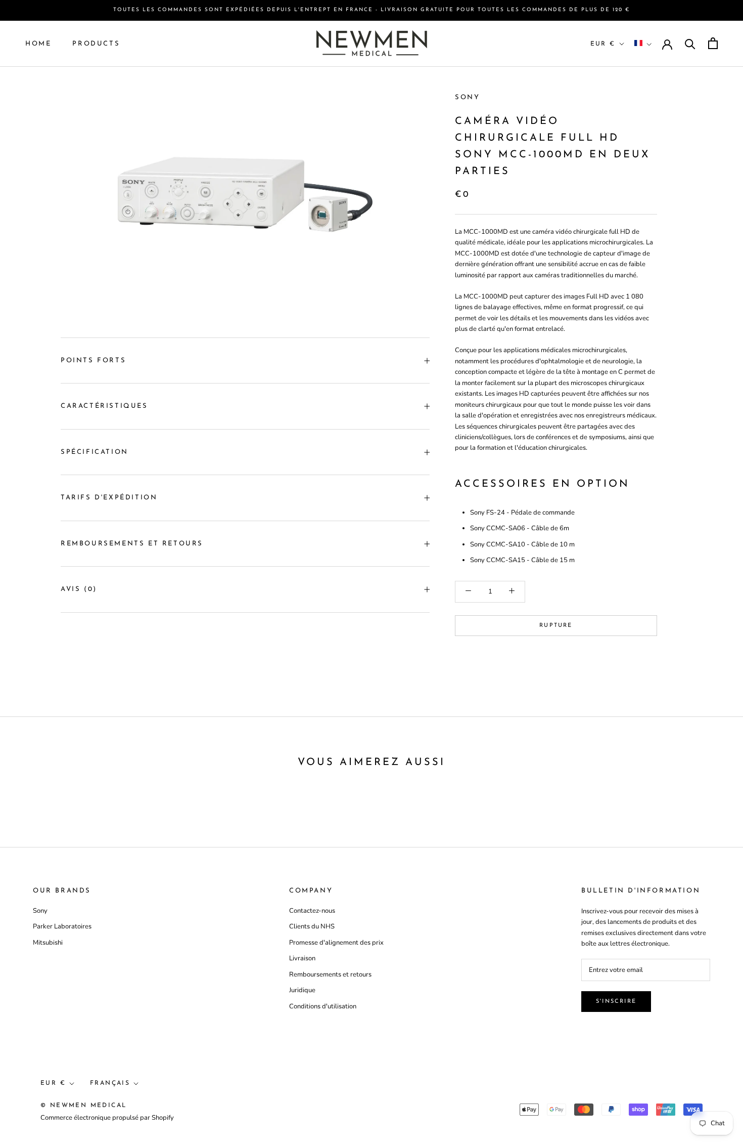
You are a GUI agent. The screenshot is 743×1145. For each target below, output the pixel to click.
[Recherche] (690, 43)
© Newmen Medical (83, 1105)
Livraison (302, 958)
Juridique (302, 990)
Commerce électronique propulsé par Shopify (107, 1117)
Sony (467, 97)
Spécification (94, 452)
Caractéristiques (104, 406)
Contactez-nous (312, 910)
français (110, 1083)
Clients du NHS (312, 926)
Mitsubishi (48, 942)
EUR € (603, 43)
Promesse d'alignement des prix (336, 942)
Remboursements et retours (132, 543)
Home (38, 43)
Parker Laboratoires (62, 926)
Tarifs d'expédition (109, 497)
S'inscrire (616, 1001)
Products (96, 43)
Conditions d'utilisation (322, 1006)
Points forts (93, 360)
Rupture (555, 625)
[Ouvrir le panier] (713, 43)
